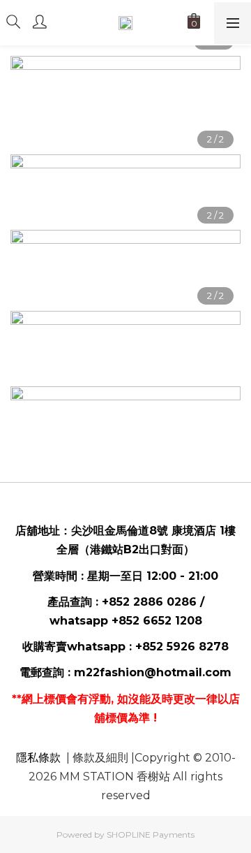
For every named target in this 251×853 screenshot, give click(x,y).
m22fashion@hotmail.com (152, 672)
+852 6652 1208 (157, 620)
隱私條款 (38, 757)
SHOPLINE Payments (151, 834)
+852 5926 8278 (182, 646)
